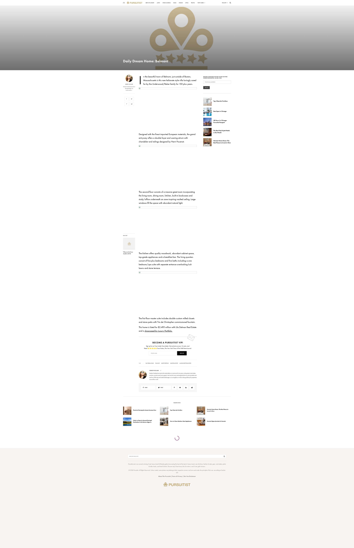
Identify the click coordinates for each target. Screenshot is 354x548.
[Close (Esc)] (210, 256)
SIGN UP (195, 284)
